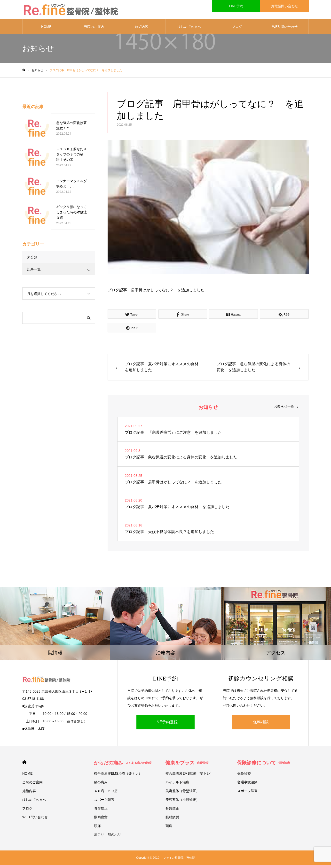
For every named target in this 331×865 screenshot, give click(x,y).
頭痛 (97, 826)
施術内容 (142, 27)
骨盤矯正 (101, 808)
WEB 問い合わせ (285, 27)
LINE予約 (236, 6)
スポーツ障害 (104, 800)
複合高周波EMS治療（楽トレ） (118, 773)
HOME (46, 27)
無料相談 (261, 722)
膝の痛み (101, 782)
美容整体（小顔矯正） (182, 800)
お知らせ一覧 (284, 406)
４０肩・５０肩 (106, 791)
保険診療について (263, 762)
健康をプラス (187, 762)
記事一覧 (34, 269)
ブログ (237, 27)
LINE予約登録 (165, 722)
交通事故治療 (247, 782)
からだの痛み (123, 762)
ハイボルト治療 (177, 782)
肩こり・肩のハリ (107, 834)
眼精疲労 (101, 817)
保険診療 (244, 773)
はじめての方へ (189, 27)
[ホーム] (23, 70)
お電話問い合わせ (284, 6)
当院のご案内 (94, 27)
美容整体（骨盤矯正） (182, 791)
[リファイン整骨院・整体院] (70, 9)
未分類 (32, 257)
